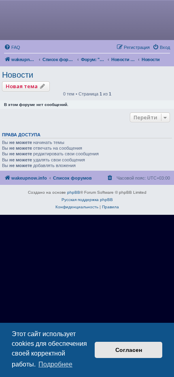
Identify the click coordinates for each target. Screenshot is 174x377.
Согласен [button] (128, 350)
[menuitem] (12, 47)
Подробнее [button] (55, 364)
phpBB (73, 192)
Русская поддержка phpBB (87, 199)
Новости (17, 74)
